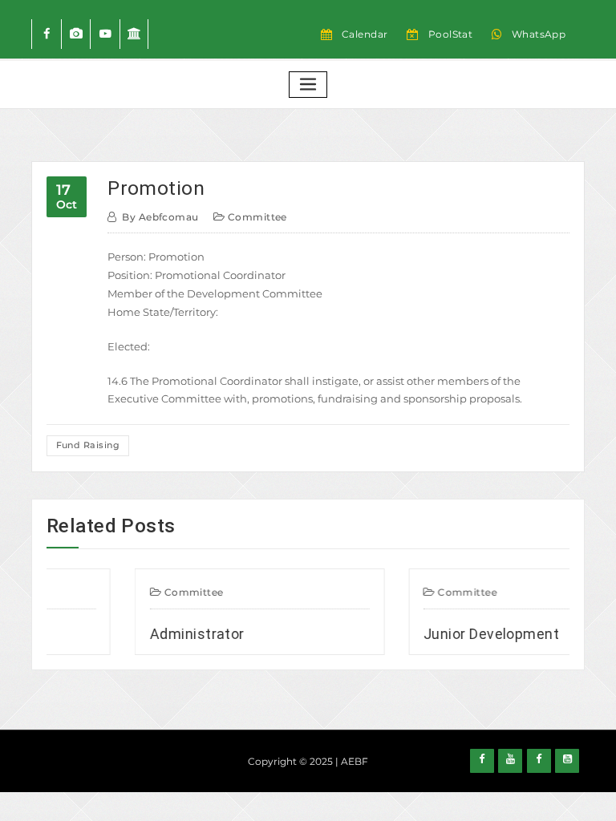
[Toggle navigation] (308, 84)
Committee (257, 217)
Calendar (365, 34)
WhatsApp (539, 34)
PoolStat (450, 34)
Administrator (150, 633)
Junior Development (445, 633)
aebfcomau (160, 217)
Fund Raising (88, 445)
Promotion (156, 188)
